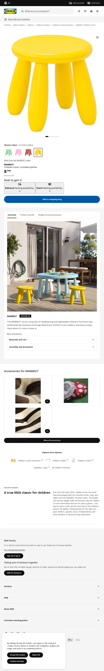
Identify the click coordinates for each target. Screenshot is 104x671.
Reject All (36, 655)
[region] (52, 83)
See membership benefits (14, 550)
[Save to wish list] (97, 37)
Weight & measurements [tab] (49, 215)
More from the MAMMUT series (17, 160)
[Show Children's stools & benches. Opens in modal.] (76, 391)
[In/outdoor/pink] (18, 152)
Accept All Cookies (17, 655)
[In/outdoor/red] (28, 152)
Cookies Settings (17, 661)
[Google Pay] (78, 640)
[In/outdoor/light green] (8, 152)
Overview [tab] (12, 215)
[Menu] (97, 11)
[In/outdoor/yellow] (38, 152)
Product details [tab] (27, 215)
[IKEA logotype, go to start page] (10, 11)
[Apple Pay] (70, 640)
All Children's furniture (61, 467)
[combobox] (46, 11)
